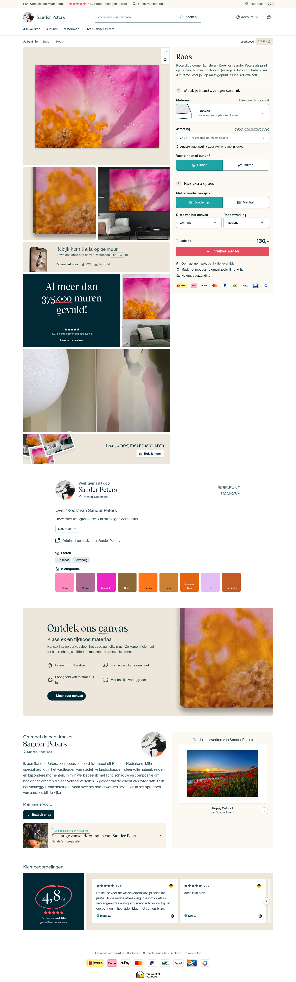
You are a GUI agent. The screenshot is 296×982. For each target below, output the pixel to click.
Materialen (71, 29)
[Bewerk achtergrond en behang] (165, 60)
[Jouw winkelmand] (269, 17)
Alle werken (31, 29)
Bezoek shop (227, 487)
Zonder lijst (202, 202)
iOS (88, 264)
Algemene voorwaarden (109, 953)
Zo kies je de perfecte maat (251, 129)
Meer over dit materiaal (254, 100)
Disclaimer (133, 953)
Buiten (248, 165)
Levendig (81, 560)
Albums (52, 29)
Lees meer (229, 493)
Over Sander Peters (99, 29)
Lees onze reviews (72, 340)
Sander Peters (51, 17)
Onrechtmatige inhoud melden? (162, 953)
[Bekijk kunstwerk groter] (165, 52)
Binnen (202, 165)
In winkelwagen (225, 251)
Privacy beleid (193, 953)
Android (104, 264)
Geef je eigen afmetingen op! (212, 146)
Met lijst (248, 202)
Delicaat (63, 560)
